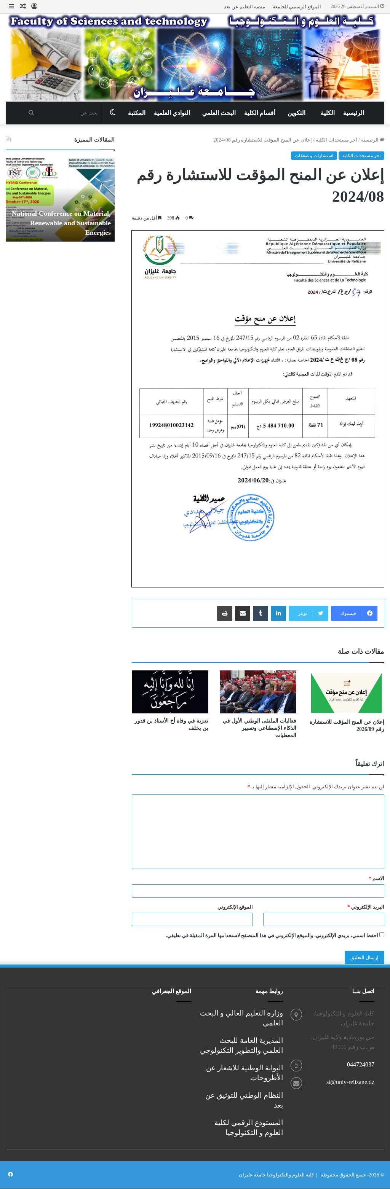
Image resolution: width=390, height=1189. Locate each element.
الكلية (328, 113)
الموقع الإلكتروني (235, 907)
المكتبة (136, 113)
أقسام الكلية (259, 113)
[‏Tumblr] (260, 613)
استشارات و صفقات (314, 155)
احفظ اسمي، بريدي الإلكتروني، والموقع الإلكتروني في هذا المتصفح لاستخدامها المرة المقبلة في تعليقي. (272, 935)
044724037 (360, 1064)
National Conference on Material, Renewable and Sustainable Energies (61, 223)
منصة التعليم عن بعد (244, 7)
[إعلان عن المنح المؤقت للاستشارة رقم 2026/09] (346, 692)
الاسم (376, 878)
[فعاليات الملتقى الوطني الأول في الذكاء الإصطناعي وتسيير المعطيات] (258, 691)
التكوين (296, 113)
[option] (60, 200)
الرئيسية (353, 113)
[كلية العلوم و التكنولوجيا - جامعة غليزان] (195, 57)
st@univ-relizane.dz (350, 1082)
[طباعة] (224, 613)
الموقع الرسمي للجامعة (297, 7)
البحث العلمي (219, 113)
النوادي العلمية (172, 113)
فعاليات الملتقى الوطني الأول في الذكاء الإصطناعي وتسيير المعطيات (259, 728)
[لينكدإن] (278, 613)
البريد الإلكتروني (365, 907)
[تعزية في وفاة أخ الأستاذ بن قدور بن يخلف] (170, 691)
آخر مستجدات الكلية (336, 140)
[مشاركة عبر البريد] (242, 613)
